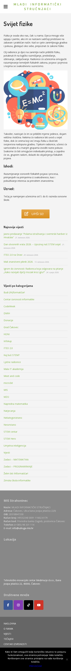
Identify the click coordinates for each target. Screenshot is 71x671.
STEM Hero (10, 438)
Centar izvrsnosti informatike (19, 299)
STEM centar (10, 431)
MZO (6, 396)
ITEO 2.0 (8, 348)
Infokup (8, 341)
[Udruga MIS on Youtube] (38, 605)
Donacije (8, 320)
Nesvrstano (10, 424)
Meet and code (12, 376)
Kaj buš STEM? (11, 355)
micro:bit (8, 382)
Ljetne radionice (12, 362)
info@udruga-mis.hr (22, 528)
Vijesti (7, 452)
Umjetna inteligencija (15, 445)
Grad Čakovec (11, 327)
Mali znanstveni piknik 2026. (18, 261)
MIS (6, 389)
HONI (7, 334)
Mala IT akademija (13, 369)
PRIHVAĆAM (35, 666)
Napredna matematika (16, 403)
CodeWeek (9, 306)
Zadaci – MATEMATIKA (16, 459)
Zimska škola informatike (17, 480)
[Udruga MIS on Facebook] (8, 605)
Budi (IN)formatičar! (14, 292)
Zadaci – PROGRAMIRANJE (18, 466)
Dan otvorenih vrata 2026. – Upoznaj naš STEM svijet (32, 244)
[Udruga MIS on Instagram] (18, 605)
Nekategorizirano (13, 417)
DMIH (7, 313)
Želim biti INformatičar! (16, 473)
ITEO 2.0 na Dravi (13, 254)
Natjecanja (9, 410)
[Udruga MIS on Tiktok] (28, 605)
